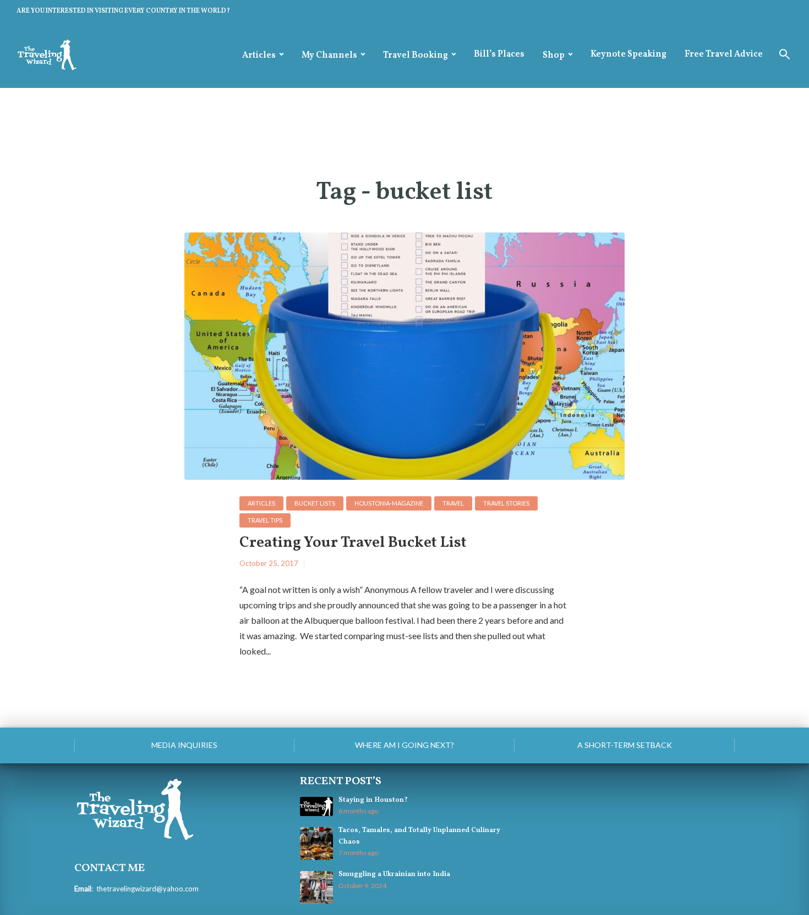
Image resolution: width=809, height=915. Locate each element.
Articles (259, 55)
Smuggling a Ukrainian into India (394, 874)
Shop (554, 55)
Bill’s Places (499, 54)
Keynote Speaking (628, 54)
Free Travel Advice (724, 54)
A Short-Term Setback (624, 745)
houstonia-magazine (388, 503)
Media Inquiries (184, 745)
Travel (453, 503)
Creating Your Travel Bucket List (353, 543)
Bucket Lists (314, 503)
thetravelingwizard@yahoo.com (147, 888)
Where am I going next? (404, 745)
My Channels (329, 55)
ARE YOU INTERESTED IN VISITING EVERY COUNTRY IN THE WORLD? (123, 11)
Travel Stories (506, 503)
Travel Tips (265, 520)
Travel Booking (415, 55)
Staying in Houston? (373, 800)
